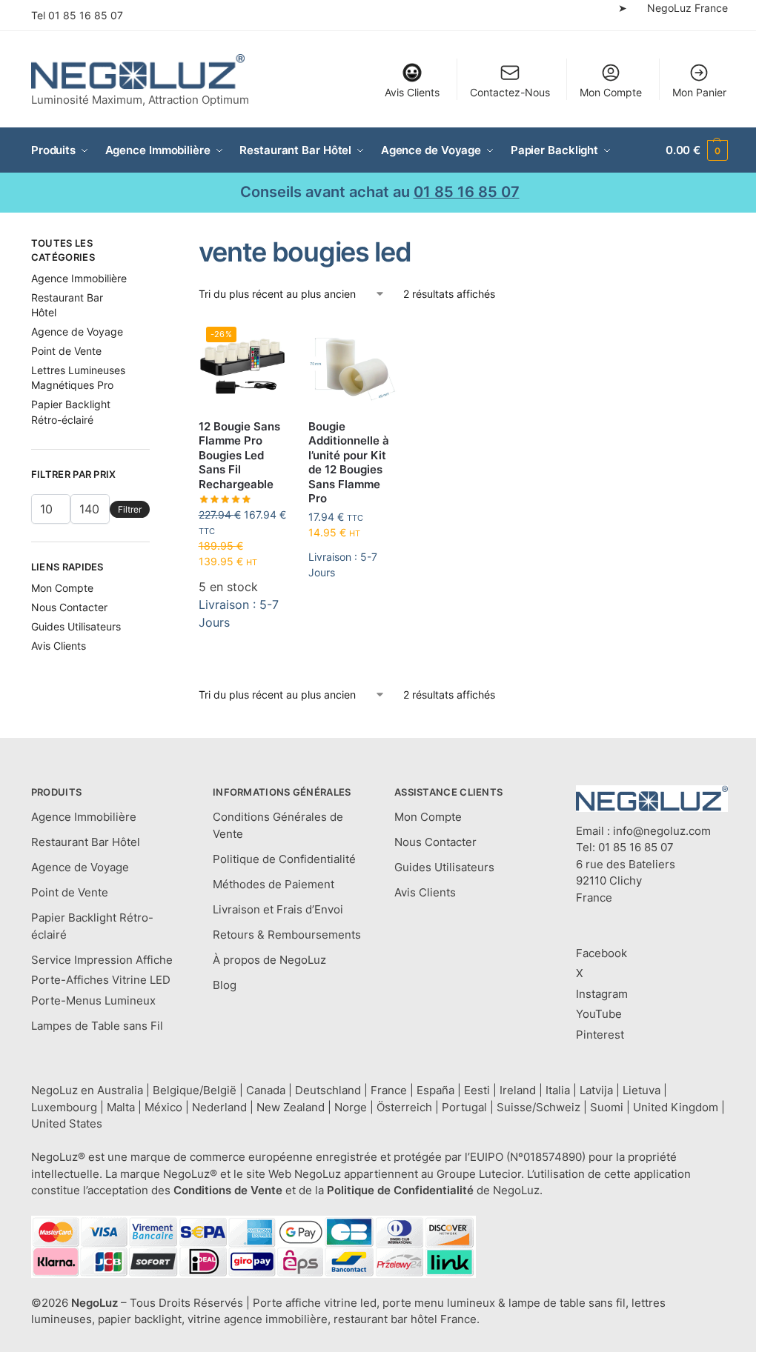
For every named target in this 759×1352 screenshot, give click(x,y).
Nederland (219, 1107)
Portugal (464, 1107)
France (389, 1090)
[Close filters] (154, 245)
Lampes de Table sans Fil (97, 1026)
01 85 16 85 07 (85, 15)
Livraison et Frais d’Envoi (278, 909)
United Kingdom (675, 1107)
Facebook (601, 953)
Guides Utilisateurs (76, 626)
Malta (121, 1107)
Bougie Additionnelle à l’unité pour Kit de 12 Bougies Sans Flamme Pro (348, 462)
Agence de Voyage (77, 331)
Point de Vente (66, 350)
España (435, 1090)
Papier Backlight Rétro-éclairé (92, 926)
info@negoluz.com (662, 831)
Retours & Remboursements (287, 935)
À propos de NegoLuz (269, 960)
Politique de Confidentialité (284, 859)
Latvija (596, 1090)
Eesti (477, 1090)
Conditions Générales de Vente (278, 825)
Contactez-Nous (510, 92)
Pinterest (600, 1035)
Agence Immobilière (79, 278)
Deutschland (328, 1090)
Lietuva (641, 1090)
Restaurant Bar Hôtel (85, 842)
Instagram (602, 994)
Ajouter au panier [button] (242, 659)
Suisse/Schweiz (538, 1107)
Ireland (518, 1090)
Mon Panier (699, 92)
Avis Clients (412, 92)
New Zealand (290, 1107)
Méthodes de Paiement (273, 884)
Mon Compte (611, 92)
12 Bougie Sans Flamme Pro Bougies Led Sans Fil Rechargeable (239, 455)
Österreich (404, 1107)
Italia (558, 1090)
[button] (697, 150)
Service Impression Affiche (102, 960)
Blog (224, 985)
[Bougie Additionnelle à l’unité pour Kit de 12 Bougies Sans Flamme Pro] (352, 363)
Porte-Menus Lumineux (93, 1000)
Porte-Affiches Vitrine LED (100, 980)
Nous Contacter (69, 607)
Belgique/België (194, 1090)
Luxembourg (64, 1107)
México (163, 1107)
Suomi (606, 1107)
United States (66, 1123)
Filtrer (130, 509)
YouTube (599, 1014)
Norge (350, 1107)
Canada (265, 1090)
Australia (120, 1090)
